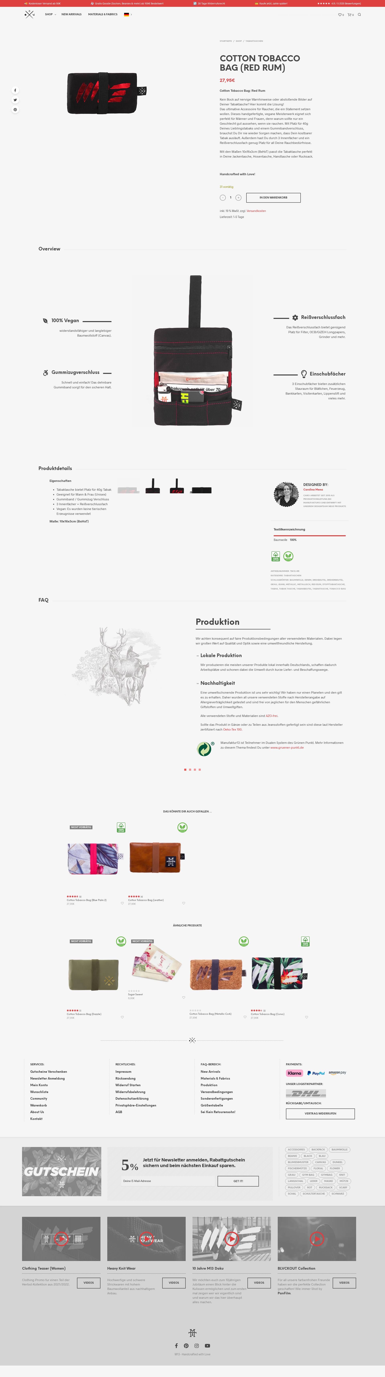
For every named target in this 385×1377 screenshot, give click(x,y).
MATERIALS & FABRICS (103, 14)
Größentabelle (212, 1105)
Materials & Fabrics (215, 1078)
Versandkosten (256, 211)
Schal (292, 1194)
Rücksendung (126, 1078)
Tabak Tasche (287, 589)
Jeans (281, 584)
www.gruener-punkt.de (287, 747)
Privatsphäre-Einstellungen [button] (136, 1105)
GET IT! (238, 1181)
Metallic (291, 584)
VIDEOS (89, 1283)
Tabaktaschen (254, 41)
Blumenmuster (298, 1162)
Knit (342, 1175)
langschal (295, 1181)
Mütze (344, 1181)
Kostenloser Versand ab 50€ (42, 3)
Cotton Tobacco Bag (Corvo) (267, 1014)
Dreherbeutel (335, 580)
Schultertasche (314, 1194)
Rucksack (325, 1187)
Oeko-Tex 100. (232, 729)
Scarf (343, 1187)
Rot (309, 1187)
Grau (274, 584)
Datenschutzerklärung (132, 1098)
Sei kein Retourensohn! (218, 1112)
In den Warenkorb (273, 197)
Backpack (318, 1149)
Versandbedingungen (217, 1092)
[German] (126, 14)
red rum (316, 584)
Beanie (292, 1156)
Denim (308, 580)
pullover (294, 1187)
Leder (313, 1181)
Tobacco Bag (337, 589)
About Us (37, 1112)
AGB (119, 1112)
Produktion (209, 1085)
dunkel (337, 1162)
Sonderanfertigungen (217, 1098)
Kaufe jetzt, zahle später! (271, 3)
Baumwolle (296, 580)
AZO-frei (272, 716)
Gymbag (326, 1175)
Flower (335, 1168)
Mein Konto (39, 1085)
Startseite (226, 41)
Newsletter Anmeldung (47, 1078)
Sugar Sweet (135, 994)
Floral (318, 1168)
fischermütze (297, 1168)
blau (322, 1156)
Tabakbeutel (304, 589)
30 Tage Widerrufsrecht (209, 3)
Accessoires (296, 1149)
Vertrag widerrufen (320, 1113)
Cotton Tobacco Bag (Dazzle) (84, 1014)
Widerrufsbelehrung (130, 1092)
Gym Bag (308, 1175)
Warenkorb (38, 1105)
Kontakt (36, 1119)
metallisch (303, 584)
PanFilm (284, 1293)
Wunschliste (39, 1092)
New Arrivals (72, 14)
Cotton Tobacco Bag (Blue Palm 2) (86, 900)
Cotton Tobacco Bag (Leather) (146, 900)
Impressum (123, 1072)
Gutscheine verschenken (48, 1072)
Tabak (274, 589)
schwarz (338, 1194)
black (308, 1156)
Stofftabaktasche (333, 584)
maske (328, 1181)
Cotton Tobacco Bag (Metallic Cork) (210, 1014)
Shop (49, 14)
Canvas (320, 1162)
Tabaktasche (320, 589)
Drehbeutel (319, 580)
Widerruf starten (128, 1085)
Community (38, 1098)
